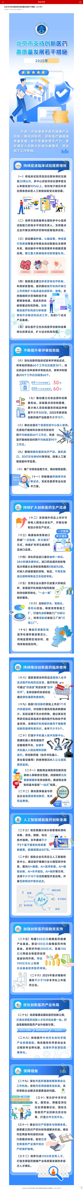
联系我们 (59, 1188)
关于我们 (55, 1188)
